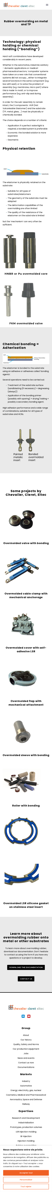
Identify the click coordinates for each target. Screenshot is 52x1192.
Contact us (26, 979)
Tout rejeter (26, 1186)
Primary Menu (47, 5)
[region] (26, 1169)
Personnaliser (26, 1179)
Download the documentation (26, 967)
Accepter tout (26, 1173)
